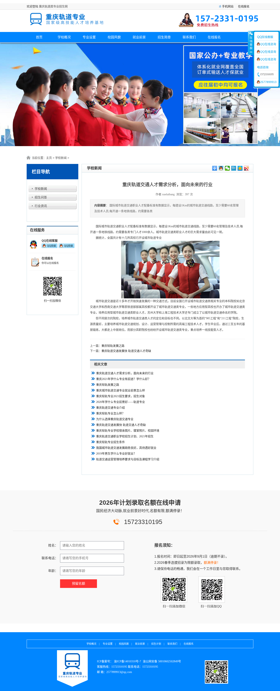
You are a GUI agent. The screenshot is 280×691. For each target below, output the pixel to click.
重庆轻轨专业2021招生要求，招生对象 (120, 396)
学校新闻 (61, 157)
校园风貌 (114, 37)
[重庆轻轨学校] (72, 668)
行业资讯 (41, 206)
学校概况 (64, 37)
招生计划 (156, 643)
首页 (39, 37)
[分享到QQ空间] (240, 168)
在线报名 (243, 6)
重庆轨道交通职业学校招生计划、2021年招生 (125, 436)
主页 (49, 157)
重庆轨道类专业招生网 (53, 6)
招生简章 (164, 37)
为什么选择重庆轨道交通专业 (114, 419)
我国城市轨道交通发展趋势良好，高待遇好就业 (126, 447)
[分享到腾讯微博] (233, 168)
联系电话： (50, 558)
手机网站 (227, 6)
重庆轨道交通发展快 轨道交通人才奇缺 (126, 350)
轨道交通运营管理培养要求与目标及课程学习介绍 (127, 459)
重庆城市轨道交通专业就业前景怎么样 (120, 390)
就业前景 (139, 37)
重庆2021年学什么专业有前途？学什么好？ (123, 379)
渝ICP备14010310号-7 (127, 661)
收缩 (251, 43)
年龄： (53, 571)
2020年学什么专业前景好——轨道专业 (120, 401)
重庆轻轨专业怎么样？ (110, 413)
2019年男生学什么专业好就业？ (116, 453)
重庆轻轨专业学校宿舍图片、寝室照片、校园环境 (127, 430)
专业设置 (89, 37)
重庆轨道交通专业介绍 (110, 407)
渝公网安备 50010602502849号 (162, 661)
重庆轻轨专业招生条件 (110, 442)
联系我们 (189, 37)
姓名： (53, 545)
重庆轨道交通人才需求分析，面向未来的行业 (125, 373)
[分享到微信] (227, 168)
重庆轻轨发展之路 (112, 345)
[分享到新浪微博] (246, 168)
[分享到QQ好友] (221, 168)
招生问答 (41, 197)
